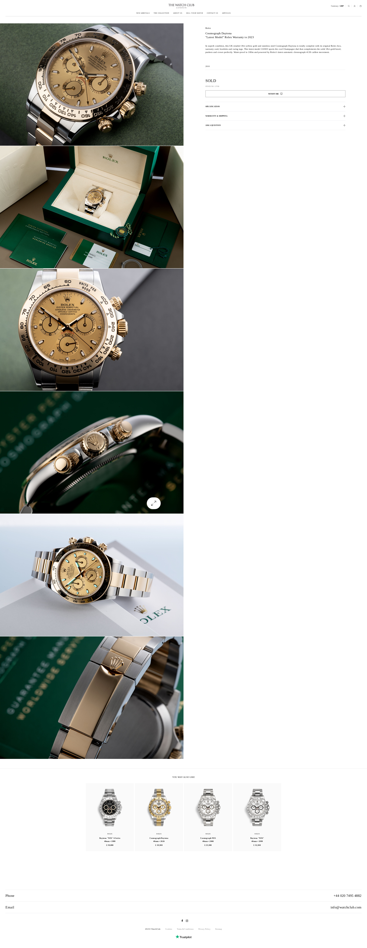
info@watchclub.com (346, 907)
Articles (226, 13)
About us (177, 13)
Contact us (212, 13)
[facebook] (181, 921)
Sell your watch (194, 13)
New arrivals (143, 13)
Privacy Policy (204, 929)
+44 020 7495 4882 (348, 896)
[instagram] (185, 921)
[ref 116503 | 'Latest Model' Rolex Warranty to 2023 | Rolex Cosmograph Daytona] (92, 84)
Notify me (273, 94)
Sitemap (218, 929)
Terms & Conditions (185, 929)
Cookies (168, 929)
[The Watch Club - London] (166, 6)
